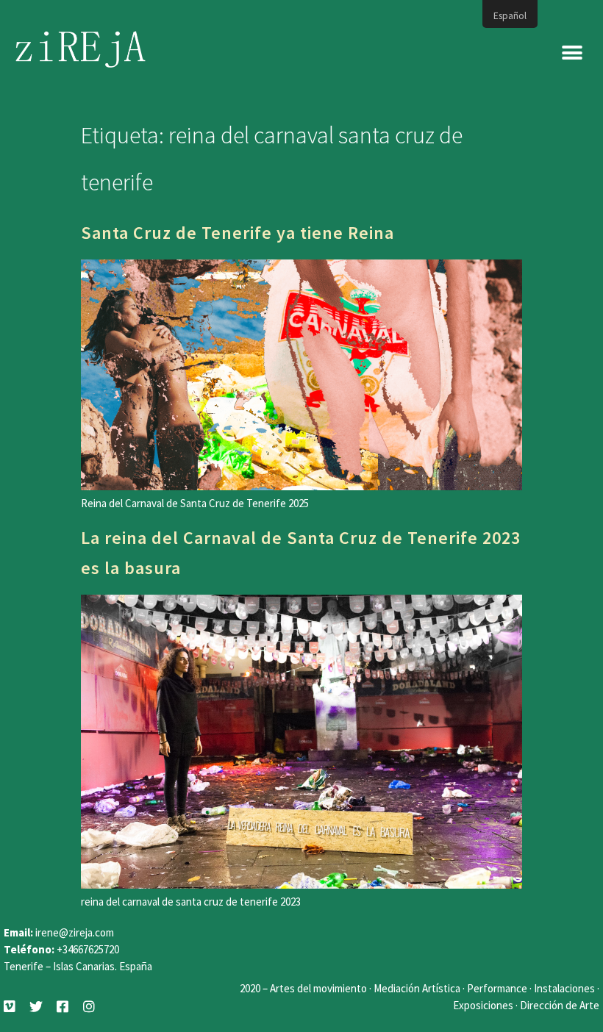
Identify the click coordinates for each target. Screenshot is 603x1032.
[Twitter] (36, 1006)
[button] (571, 53)
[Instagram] (89, 1006)
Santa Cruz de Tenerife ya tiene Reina (237, 232)
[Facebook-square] (62, 1006)
